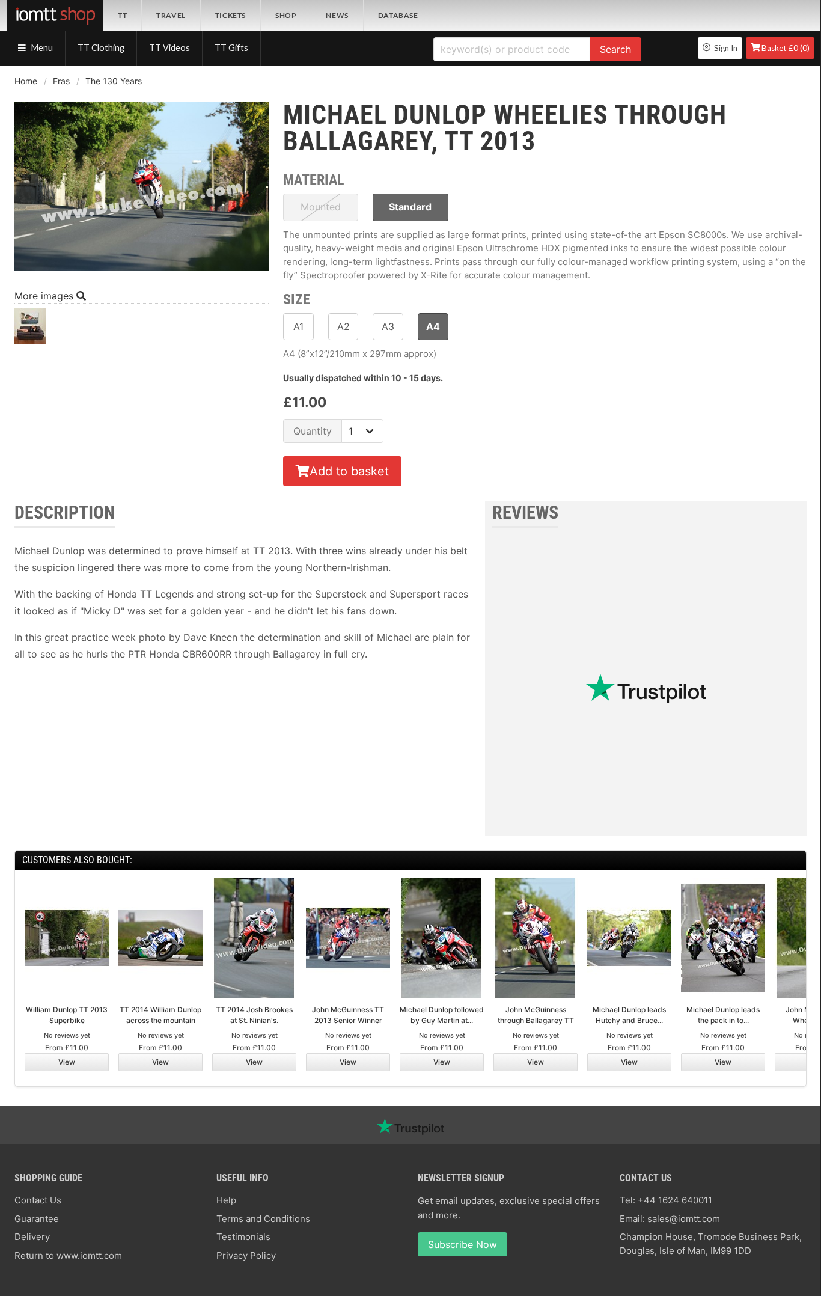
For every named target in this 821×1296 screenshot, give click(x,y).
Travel (171, 15)
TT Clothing (101, 48)
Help (226, 1200)
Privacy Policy (246, 1255)
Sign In (723, 48)
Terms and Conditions (263, 1218)
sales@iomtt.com (683, 1218)
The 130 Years (113, 81)
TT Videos (169, 48)
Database (398, 15)
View (66, 1061)
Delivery (32, 1237)
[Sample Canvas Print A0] (30, 330)
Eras (61, 81)
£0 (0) (785, 48)
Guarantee (36, 1218)
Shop (285, 15)
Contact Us (37, 1200)
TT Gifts (231, 48)
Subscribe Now (462, 1244)
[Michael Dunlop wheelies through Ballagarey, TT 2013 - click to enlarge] (141, 272)
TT (122, 15)
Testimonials (243, 1237)
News (337, 15)
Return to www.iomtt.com (68, 1255)
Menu (41, 48)
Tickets (230, 15)
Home (25, 81)
